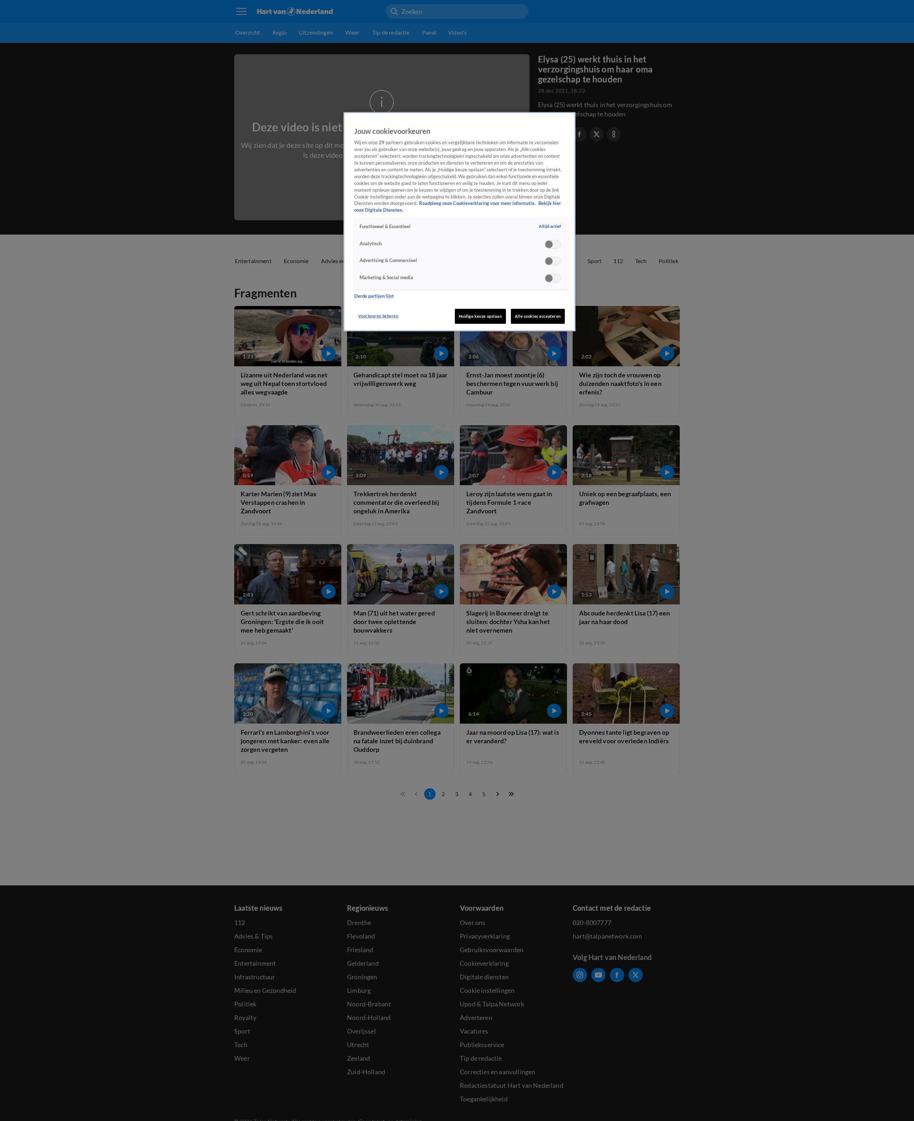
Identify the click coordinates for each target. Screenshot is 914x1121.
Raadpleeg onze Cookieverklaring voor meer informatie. (478, 203)
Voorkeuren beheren (378, 315)
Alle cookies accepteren (538, 316)
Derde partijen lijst (374, 296)
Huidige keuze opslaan (480, 316)
